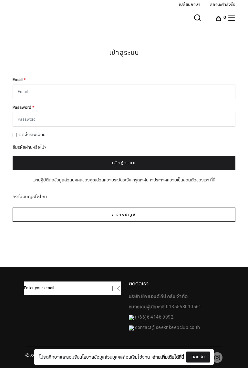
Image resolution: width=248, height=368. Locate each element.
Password (23, 108)
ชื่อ (74, 315)
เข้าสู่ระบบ (124, 163)
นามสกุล (79, 348)
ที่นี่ (212, 180)
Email (19, 80)
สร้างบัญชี (124, 215)
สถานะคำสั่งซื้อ (222, 4)
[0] (218, 18)
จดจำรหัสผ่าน (32, 134)
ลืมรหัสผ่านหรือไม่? (29, 148)
